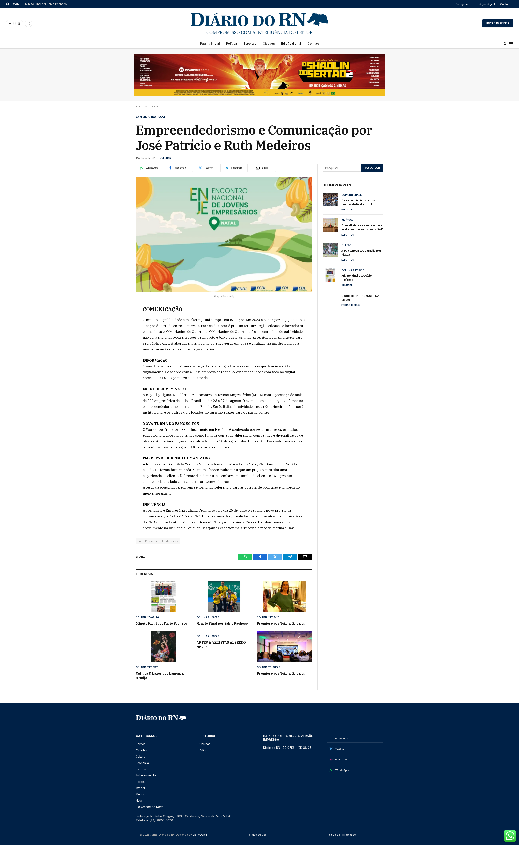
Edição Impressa (497, 23)
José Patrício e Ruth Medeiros (158, 541)
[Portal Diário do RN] (259, 23)
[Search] (505, 43)
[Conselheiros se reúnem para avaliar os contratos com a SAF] (330, 225)
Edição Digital (350, 305)
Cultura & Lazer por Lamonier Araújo (160, 675)
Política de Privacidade (341, 834)
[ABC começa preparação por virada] (330, 250)
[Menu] (511, 43)
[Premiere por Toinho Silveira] (284, 596)
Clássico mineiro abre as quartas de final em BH (358, 202)
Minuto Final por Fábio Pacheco (161, 623)
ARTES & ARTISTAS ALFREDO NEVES (221, 644)
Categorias (462, 4)
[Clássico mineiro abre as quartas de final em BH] (330, 200)
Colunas (165, 157)
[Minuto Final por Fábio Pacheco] (163, 596)
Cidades (269, 43)
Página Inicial (210, 43)
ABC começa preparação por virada (48, 4)
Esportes (249, 43)
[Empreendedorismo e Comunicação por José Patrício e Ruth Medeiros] (224, 234)
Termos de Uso (257, 834)
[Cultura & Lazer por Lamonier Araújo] (163, 646)
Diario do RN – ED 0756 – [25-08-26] (360, 298)
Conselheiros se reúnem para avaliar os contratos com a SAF (362, 227)
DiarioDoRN (200, 834)
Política (231, 43)
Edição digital (486, 4)
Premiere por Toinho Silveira (281, 623)
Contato (505, 4)
